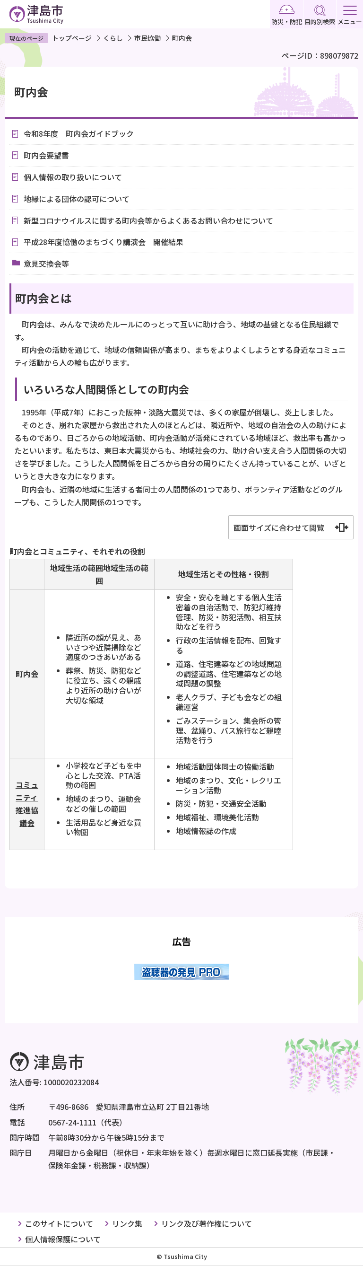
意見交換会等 (46, 263)
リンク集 (127, 1223)
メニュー (349, 21)
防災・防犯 (286, 21)
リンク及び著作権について (206, 1223)
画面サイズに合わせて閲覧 (278, 527)
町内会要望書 (46, 155)
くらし (113, 38)
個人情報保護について (63, 1239)
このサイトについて (59, 1223)
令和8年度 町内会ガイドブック (79, 133)
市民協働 (147, 38)
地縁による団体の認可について (77, 198)
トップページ (72, 38)
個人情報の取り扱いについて (73, 177)
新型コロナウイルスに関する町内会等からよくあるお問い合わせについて (148, 220)
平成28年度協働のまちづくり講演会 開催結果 (103, 241)
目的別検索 (319, 21)
